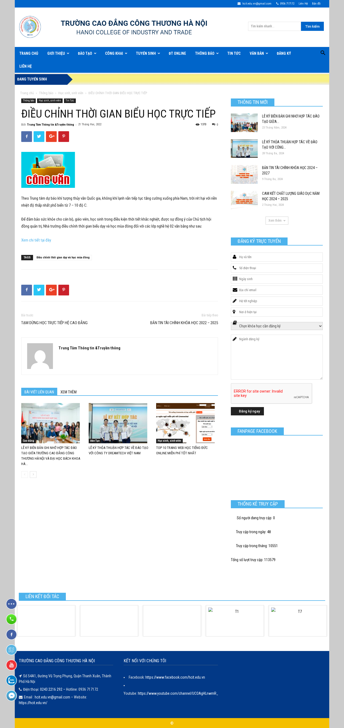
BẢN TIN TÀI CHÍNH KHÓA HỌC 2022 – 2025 (184, 322)
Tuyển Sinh (146, 53)
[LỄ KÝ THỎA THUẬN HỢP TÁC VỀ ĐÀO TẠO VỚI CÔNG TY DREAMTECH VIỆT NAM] (119, 423)
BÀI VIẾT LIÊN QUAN (39, 392)
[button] (322, 54)
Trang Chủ (28, 53)
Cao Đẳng (28, 440)
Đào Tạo (85, 53)
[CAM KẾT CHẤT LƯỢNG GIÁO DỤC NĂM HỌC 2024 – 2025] (244, 200)
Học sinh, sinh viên (70, 93)
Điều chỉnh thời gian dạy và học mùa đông (63, 257)
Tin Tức (234, 53)
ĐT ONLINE (177, 53)
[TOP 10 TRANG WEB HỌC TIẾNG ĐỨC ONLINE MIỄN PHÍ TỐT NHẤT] (187, 423)
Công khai (114, 53)
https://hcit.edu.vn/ (33, 703)
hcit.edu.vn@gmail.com (256, 3)
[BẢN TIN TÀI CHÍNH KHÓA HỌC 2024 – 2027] (244, 174)
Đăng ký (284, 53)
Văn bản (257, 53)
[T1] (234, 621)
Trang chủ (27, 93)
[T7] (297, 621)
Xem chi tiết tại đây (36, 240)
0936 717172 (287, 3)
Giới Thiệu (56, 53)
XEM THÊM (68, 392)
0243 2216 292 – (53, 689)
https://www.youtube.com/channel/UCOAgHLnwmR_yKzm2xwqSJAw (191, 693)
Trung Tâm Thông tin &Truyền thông (50, 124)
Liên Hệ (303, 3)
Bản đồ (316, 3)
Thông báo (204, 53)
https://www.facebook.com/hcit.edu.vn (175, 677)
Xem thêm (275, 220)
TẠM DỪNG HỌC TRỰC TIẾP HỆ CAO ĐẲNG (54, 322)
